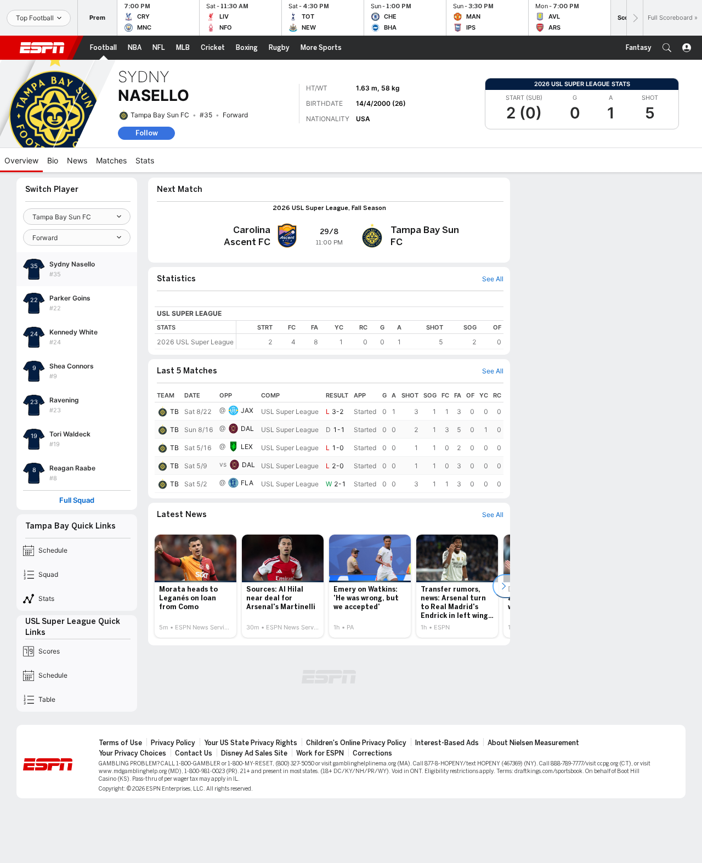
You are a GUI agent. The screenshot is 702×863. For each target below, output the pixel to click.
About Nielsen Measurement (533, 743)
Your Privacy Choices (132, 753)
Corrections (372, 753)
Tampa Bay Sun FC (160, 115)
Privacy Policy (173, 743)
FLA (247, 483)
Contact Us (193, 753)
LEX (247, 446)
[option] (195, 586)
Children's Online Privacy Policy (356, 743)
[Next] (634, 18)
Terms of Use (120, 743)
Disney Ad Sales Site (254, 753)
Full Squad (76, 500)
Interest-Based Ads (447, 743)
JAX (247, 410)
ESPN (42, 48)
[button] (667, 47)
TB (174, 411)
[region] (369, 334)
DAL (247, 428)
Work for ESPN (320, 753)
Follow (146, 133)
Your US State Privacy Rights (250, 743)
